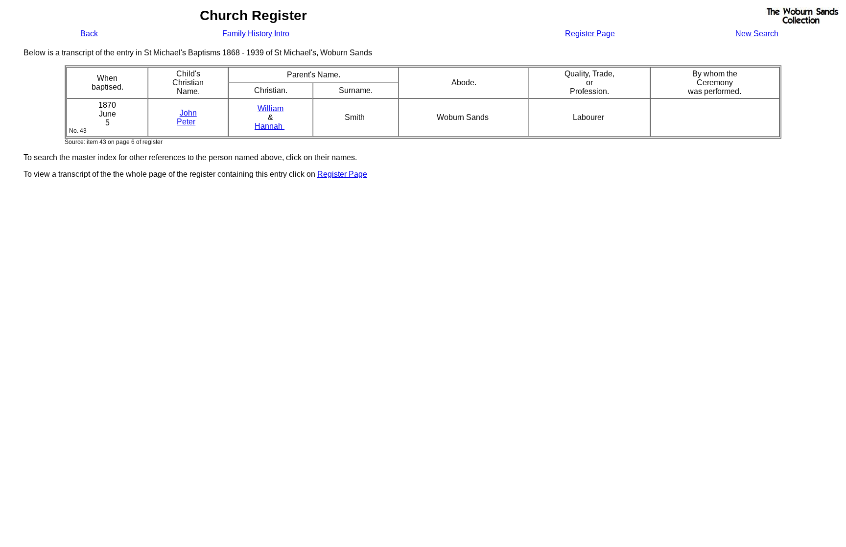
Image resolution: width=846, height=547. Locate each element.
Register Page (590, 33)
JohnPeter (187, 117)
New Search (756, 33)
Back (89, 33)
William (270, 108)
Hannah (269, 126)
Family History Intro (255, 33)
